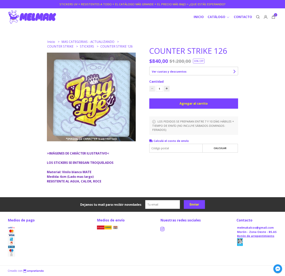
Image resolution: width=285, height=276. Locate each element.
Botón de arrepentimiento (255, 236)
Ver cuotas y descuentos (169, 71)
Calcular (220, 148)
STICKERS (87, 46)
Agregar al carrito (194, 103)
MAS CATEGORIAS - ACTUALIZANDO (88, 42)
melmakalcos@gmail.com (255, 227)
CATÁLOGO (217, 17)
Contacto (243, 17)
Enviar (194, 204)
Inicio (199, 17)
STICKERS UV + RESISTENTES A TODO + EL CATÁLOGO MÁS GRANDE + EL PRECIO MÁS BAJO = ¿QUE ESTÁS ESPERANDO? (142, 4)
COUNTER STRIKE (60, 46)
